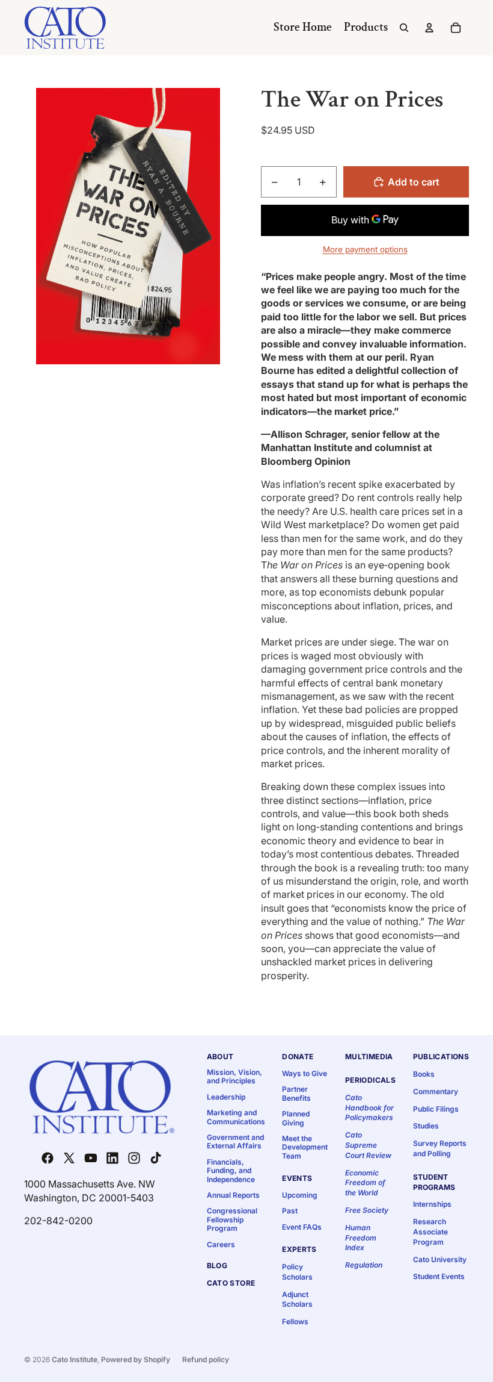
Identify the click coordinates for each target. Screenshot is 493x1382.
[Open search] (404, 27)
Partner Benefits (296, 1093)
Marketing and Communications (236, 1116)
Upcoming (299, 1195)
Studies (426, 1125)
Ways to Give (304, 1073)
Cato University (440, 1259)
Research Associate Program (430, 1232)
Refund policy (205, 1359)
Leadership (226, 1096)
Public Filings (436, 1108)
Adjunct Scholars (297, 1299)
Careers (221, 1244)
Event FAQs (302, 1226)
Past (290, 1210)
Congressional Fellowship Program (232, 1219)
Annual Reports (233, 1195)
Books (424, 1074)
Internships (432, 1204)
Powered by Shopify (135, 1359)
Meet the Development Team (305, 1147)
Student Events (439, 1276)
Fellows (295, 1321)
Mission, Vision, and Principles (234, 1076)
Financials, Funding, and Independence (231, 1170)
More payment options (365, 249)
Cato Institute (74, 1359)
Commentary (435, 1091)
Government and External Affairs (235, 1141)
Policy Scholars (297, 1271)
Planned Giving (296, 1118)
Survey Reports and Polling (440, 1148)
